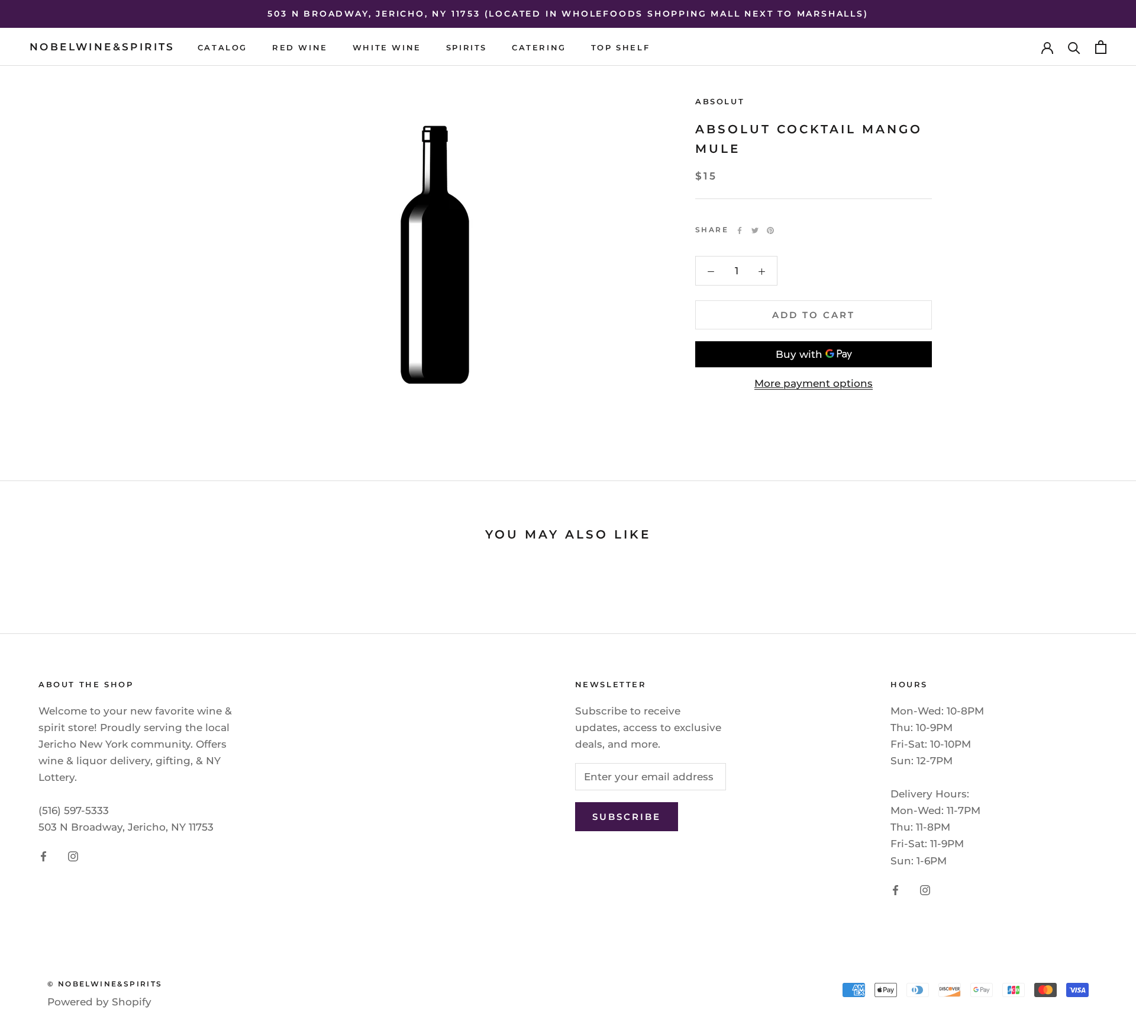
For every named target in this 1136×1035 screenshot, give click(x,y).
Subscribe (626, 816)
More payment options (813, 383)
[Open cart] (1100, 47)
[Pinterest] (770, 230)
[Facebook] (739, 230)
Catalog (222, 47)
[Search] (1074, 47)
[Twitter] (755, 230)
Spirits (466, 47)
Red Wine (300, 47)
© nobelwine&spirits (105, 983)
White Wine (387, 47)
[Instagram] (73, 855)
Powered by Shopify (99, 1002)
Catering (539, 47)
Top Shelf (620, 47)
